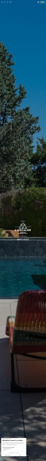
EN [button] (5, 2)
